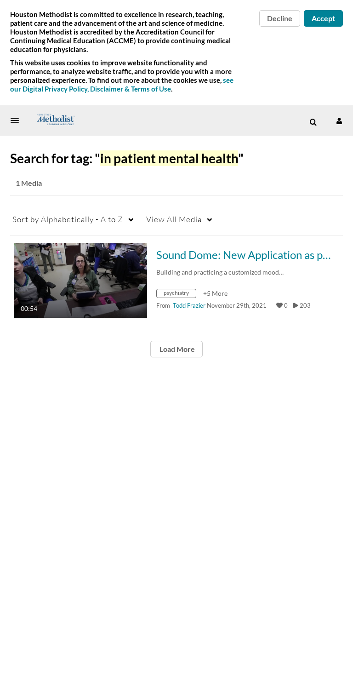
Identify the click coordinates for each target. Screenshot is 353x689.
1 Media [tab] (29, 182)
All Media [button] (174, 219)
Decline (279, 18)
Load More (176, 348)
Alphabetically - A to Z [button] (67, 219)
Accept (323, 18)
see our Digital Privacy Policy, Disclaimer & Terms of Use (121, 84)
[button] (17, 120)
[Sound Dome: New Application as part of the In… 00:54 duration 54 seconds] (80, 280)
